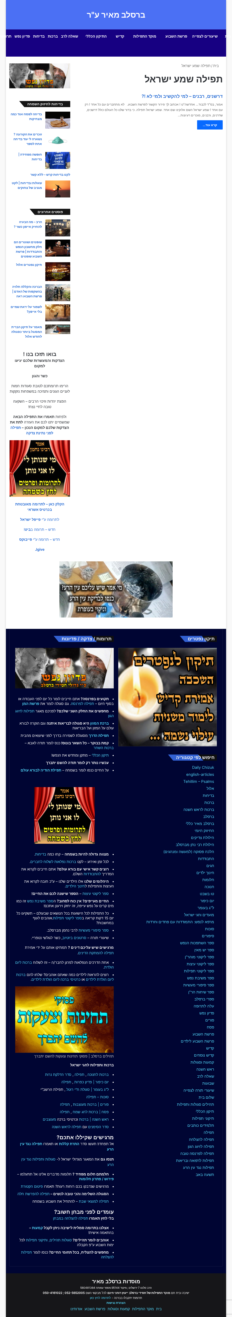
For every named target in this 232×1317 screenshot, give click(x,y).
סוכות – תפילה (97, 1097)
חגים (210, 865)
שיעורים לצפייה (205, 36)
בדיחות (39, 36)
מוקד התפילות (144, 36)
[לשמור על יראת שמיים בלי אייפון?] (57, 312)
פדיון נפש (22, 36)
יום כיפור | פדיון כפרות (91, 1082)
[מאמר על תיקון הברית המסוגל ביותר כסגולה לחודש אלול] (57, 329)
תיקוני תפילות (203, 1118)
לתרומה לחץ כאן (100, 1298)
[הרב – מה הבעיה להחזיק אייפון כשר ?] (57, 227)
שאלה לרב (69, 36)
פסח (210, 1027)
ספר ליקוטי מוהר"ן (199, 957)
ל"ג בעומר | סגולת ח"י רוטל (87, 1089)
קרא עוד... (210, 125)
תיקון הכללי (205, 1111)
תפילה (209, 1132)
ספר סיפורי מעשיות (198, 985)
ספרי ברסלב (204, 999)
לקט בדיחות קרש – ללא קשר (50, 174)
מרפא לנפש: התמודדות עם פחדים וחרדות (180, 922)
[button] (39, 519)
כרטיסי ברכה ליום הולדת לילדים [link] (55, 979)
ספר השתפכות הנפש (197, 943)
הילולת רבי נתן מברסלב (195, 844)
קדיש (120, 36)
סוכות (209, 929)
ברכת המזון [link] (99, 723)
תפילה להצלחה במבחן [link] (70, 1218)
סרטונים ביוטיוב (74, 937)
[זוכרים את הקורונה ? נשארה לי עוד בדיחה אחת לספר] (57, 140)
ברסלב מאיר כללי (200, 823)
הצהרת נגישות (116, 1303)
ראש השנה (205, 1069)
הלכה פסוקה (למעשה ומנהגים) (188, 851)
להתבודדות (92, 874)
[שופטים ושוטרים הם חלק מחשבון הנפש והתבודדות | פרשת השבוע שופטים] (57, 248)
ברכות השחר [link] (104, 747)
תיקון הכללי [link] (100, 755)
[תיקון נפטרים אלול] (57, 271)
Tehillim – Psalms (198, 781)
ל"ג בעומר (206, 908)
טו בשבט (207, 894)
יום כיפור (207, 901)
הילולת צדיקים (202, 837)
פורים (209, 1020)
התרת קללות (69, 1144)
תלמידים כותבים (200, 1125)
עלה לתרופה (204, 1006)
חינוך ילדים (205, 872)
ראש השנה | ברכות (94, 1119)
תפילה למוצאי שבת (94, 1201)
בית (216, 65)
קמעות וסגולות (202, 1062)
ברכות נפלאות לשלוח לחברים (53, 861)
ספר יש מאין (204, 950)
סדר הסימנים (98, 1127)
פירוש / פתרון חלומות (96, 1179)
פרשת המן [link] (30, 703)
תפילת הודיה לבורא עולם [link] (41, 770)
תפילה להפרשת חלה (33, 1194)
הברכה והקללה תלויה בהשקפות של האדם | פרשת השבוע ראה (27, 291)
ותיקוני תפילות (37, 1240)
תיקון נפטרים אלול (29, 265)
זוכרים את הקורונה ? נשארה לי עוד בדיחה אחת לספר (27, 139)
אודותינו (76, 1309)
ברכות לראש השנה (199, 809)
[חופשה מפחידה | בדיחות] (57, 160)
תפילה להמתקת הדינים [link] (96, 953)
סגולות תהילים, (60, 1240)
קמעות (37, 1228)
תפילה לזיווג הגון (201, 1146)
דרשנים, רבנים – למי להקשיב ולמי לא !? (182, 96)
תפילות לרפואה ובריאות (195, 1160)
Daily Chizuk (203, 767)
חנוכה (209, 886)
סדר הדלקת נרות (58, 1074)
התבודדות (206, 858)
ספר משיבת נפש (200, 978)
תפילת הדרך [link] (99, 735)
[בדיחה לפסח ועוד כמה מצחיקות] (57, 120)
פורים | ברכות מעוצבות (91, 1104)
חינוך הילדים (75, 886)
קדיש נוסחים (204, 1055)
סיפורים (208, 936)
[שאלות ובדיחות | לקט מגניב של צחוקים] (57, 188)
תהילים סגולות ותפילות (195, 1104)
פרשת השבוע (176, 36)
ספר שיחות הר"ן (201, 992)
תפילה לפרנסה (82, 703)
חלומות (208, 879)
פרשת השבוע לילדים (197, 1041)
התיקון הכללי (96, 36)
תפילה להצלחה (201, 1139)
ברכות (53, 36)
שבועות (208, 1083)
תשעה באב (205, 1174)
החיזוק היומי (204, 830)
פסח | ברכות (99, 1112)
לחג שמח (80, 1112)
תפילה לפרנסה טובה (197, 1153)
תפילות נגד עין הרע (198, 1167)
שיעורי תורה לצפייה (199, 1090)
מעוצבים (49, 1119)
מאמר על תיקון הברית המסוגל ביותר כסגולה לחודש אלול (26, 331)
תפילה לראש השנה (66, 1127)
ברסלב (208, 816)
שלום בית (206, 1097)
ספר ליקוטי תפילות (199, 971)
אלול (210, 788)
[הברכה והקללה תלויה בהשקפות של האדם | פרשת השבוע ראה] (57, 292)
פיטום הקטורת (32, 1186)
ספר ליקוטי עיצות (200, 964)
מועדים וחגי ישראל (199, 915)
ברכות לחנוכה (98, 1074)
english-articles (200, 774)
